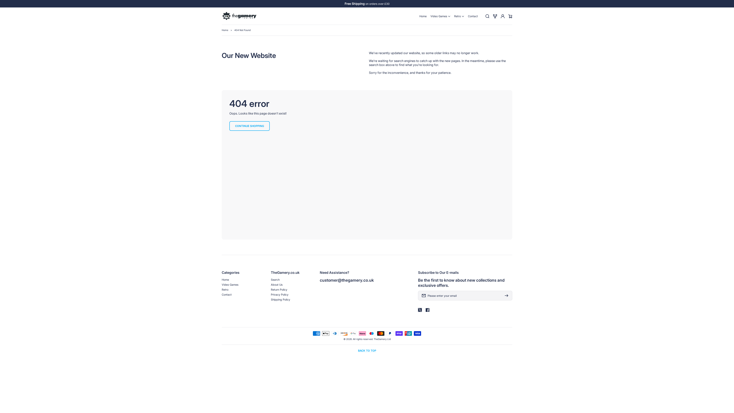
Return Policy (279, 289)
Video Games (230, 284)
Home (225, 30)
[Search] (487, 16)
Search (275, 279)
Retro (225, 289)
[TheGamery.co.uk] (239, 16)
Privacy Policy (279, 294)
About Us (277, 284)
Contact (227, 294)
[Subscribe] (507, 295)
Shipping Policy (280, 299)
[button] (440, 16)
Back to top (367, 350)
